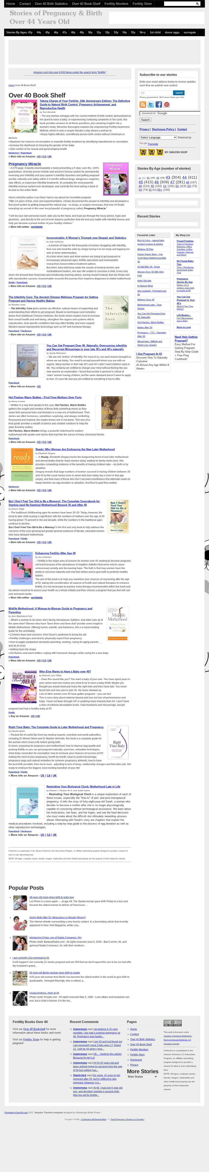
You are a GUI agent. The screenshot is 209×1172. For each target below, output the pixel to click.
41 (148, 177)
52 (177, 186)
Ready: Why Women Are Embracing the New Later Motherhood (75, 449)
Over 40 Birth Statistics (51, 4)
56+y (143, 32)
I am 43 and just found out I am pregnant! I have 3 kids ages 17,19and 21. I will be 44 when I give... (97, 1045)
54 (140, 189)
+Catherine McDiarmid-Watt (93, 1119)
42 (157, 177)
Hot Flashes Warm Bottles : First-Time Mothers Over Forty (45, 397)
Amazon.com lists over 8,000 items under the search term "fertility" (69, 72)
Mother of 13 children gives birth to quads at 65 (185, 287)
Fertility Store (142, 4)
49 (140, 186)
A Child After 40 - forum (148, 267)
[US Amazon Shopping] (143, 153)
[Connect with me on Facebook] (159, 104)
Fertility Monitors (116, 4)
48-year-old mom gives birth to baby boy (51, 897)
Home (10, 4)
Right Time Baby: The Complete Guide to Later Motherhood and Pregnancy (56, 727)
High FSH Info (144, 280)
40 (140, 178)
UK (50, 156)
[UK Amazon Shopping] (159, 153)
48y (73, 32)
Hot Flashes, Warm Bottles (150, 322)
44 (184, 177)
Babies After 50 (144, 327)
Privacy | (145, 129)
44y (39, 32)
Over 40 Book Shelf (86, 4)
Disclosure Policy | (164, 129)
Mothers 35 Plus (145, 249)
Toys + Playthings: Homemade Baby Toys (185, 270)
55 (150, 189)
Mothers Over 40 (145, 299)
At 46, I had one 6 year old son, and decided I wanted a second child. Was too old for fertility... (97, 1091)
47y (64, 32)
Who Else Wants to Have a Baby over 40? (65, 671)
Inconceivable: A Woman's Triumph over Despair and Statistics (86, 237)
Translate (153, 144)
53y (116, 32)
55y (133, 32)
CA (44, 156)
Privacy (134, 1064)
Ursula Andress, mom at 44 (44, 993)
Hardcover (14, 153)
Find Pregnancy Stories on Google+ (128, 1119)
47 (172, 182)
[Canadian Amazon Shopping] (151, 153)
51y (99, 32)
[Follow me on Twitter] (151, 104)
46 (156, 182)
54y (124, 32)
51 (165, 186)
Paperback (26, 153)
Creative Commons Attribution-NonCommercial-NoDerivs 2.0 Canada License (178, 1040)
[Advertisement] (157, 18)
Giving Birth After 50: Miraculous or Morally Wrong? (57, 917)
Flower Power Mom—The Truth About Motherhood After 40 (151, 258)
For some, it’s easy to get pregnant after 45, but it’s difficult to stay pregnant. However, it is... (96, 1079)
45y (47, 32)
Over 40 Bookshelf (34, 1029)
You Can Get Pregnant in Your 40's (186, 300)
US (39, 156)
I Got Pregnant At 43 (149, 353)
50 (152, 186)
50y (90, 32)
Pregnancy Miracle (25, 164)
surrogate (190, 32)
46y (56, 32)
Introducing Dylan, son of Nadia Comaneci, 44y (55, 937)
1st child (155, 32)
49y (82, 32)
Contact (25, 4)
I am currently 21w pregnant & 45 (31, 957)
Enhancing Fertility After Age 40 (55, 553)
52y (107, 32)
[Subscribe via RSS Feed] (143, 104)
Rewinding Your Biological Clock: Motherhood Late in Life (83, 786)
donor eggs (172, 32)
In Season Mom (145, 286)
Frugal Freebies (185, 241)
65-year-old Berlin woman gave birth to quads (54, 972)
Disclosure (136, 1059)
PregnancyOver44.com (16, 1112)
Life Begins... (184, 315)
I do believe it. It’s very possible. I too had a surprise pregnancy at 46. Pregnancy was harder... (96, 1033)
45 (141, 182)
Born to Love (184, 327)
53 (189, 186)
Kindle (12, 282)
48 (187, 182)
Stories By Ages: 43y (19, 32)
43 (168, 177)
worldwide (37, 226)
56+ (159, 189)
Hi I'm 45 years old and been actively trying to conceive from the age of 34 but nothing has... (97, 1066)
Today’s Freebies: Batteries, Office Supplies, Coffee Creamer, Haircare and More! (185, 249)
